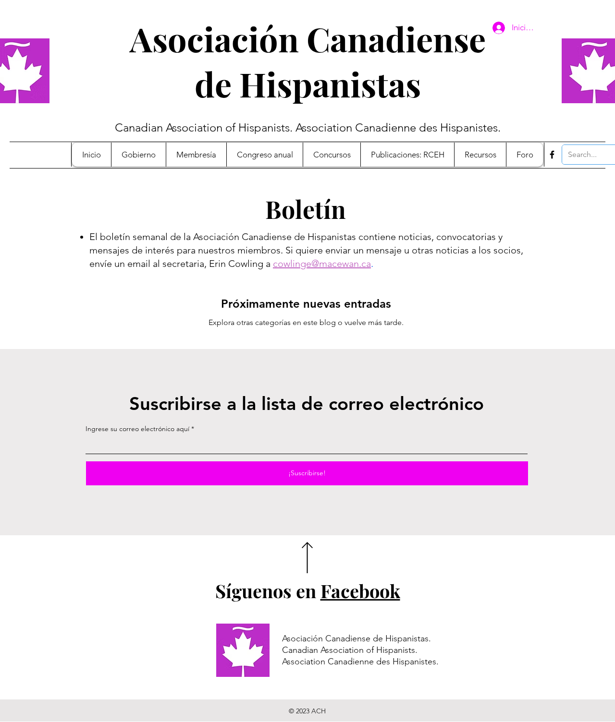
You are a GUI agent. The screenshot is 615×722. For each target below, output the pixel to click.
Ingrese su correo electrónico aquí (137, 428)
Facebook (360, 590)
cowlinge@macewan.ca (322, 263)
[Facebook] (552, 154)
